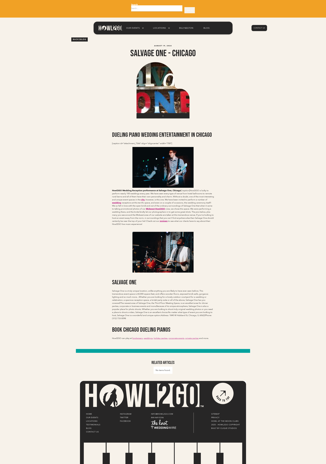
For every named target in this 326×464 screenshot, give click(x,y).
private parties (192, 338)
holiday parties (160, 338)
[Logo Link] (144, 395)
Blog (206, 28)
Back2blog (79, 39)
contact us (259, 28)
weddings (148, 338)
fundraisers (137, 338)
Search (134, 4)
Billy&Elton (186, 28)
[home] (110, 28)
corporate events (176, 338)
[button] (134, 28)
